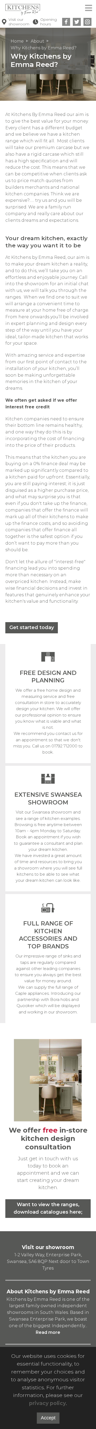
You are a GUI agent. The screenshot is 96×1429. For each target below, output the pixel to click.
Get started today (31, 627)
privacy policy (47, 1403)
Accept (48, 1417)
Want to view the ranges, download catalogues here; (48, 1208)
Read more (48, 1332)
